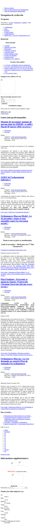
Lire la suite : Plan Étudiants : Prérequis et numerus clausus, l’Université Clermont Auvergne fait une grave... (17, 354)
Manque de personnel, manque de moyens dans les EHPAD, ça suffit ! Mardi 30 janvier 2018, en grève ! (17, 124)
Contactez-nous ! (9, 57)
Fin (5, 451)
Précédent (7, 432)
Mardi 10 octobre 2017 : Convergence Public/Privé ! (19, 424)
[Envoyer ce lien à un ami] (7, 132)
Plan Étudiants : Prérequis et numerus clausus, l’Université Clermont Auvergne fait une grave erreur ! (16, 283)
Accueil (11, 22)
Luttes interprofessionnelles (18, 137)
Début (6, 430)
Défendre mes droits (10, 47)
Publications (17, 22)
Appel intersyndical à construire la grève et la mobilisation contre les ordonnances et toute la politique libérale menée (17, 419)
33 (5, 440)
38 (5, 448)
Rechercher (4, 487)
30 (5, 435)
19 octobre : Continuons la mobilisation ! (15, 422)
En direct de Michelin (10, 55)
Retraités (6, 30)
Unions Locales (8, 32)
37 (5, 446)
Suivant (6, 450)
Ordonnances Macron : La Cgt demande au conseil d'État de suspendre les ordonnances (15, 361)
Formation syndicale (10, 50)
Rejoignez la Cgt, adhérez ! (12, 59)
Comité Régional (9, 34)
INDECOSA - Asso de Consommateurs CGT (17, 35)
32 (5, 438)
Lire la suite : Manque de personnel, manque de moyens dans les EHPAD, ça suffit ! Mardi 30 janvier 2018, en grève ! (16, 171)
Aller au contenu (9, 8)
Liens (5, 29)
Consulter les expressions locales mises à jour (13, 250)
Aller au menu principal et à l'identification (16, 9)
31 (5, 436)
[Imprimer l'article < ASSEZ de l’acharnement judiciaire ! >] (7, 183)
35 (5, 443)
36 (5, 445)
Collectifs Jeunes (9, 52)
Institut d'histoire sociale (11, 54)
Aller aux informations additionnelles (14, 11)
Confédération (8, 27)
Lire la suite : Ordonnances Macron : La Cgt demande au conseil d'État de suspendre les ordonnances (17, 408)
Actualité (24, 22)
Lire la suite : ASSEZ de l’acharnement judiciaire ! (15, 212)
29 (5, 433)
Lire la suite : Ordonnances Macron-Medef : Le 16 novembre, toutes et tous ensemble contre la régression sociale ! (16, 274)
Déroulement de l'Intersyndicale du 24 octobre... (18, 416)
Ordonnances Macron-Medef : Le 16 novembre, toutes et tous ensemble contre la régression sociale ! (16, 220)
